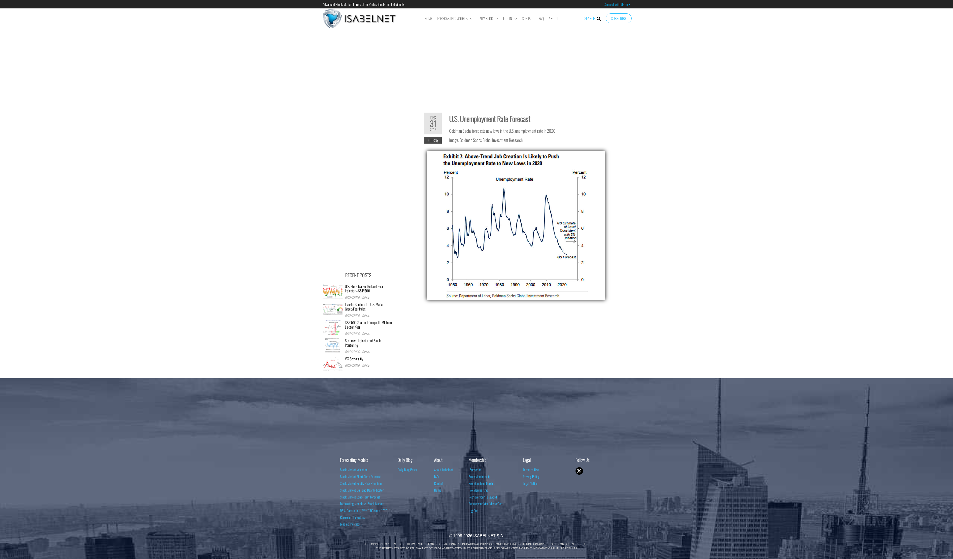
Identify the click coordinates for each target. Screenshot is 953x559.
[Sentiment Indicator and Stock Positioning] (332, 345)
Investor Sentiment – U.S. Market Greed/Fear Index (364, 306)
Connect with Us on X (617, 4)
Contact (528, 18)
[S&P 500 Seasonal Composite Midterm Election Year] (332, 327)
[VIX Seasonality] (332, 363)
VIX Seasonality (354, 358)
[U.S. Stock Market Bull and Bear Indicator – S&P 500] (332, 291)
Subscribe (618, 18)
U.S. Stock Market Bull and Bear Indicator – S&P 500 (364, 288)
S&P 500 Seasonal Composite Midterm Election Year (368, 325)
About (553, 18)
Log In (507, 18)
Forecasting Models (452, 18)
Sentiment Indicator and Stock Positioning (362, 343)
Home (428, 18)
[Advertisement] (476, 67)
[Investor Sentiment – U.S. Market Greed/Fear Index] (332, 309)
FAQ (541, 18)
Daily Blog (485, 18)
